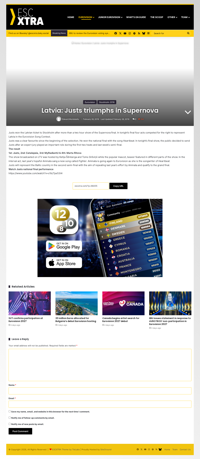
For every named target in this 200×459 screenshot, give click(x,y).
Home (71, 17)
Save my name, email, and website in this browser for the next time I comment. (50, 411)
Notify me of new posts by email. (27, 424)
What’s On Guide (136, 17)
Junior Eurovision (109, 17)
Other (171, 17)
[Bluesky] (143, 33)
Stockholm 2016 (107, 102)
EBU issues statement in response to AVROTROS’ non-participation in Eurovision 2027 (170, 321)
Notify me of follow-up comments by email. (33, 418)
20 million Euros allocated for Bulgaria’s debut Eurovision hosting (75, 320)
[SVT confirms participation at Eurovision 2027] (30, 303)
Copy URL (118, 186)
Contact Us (185, 449)
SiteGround (105, 449)
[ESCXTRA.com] (26, 17)
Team (184, 17)
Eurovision (85, 17)
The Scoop (156, 17)
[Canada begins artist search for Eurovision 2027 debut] (123, 303)
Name (12, 385)
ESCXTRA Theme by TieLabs (66, 449)
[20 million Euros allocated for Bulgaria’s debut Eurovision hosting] (76, 303)
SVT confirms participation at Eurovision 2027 (26, 320)
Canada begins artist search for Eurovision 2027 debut (120, 320)
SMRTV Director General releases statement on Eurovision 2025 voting (103, 33)
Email (12, 398)
